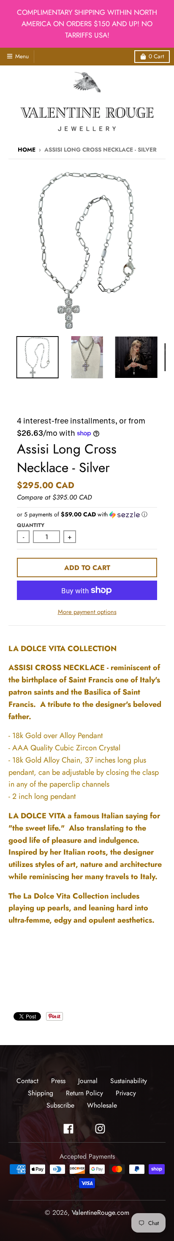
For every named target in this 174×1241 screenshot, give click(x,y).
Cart (156, 56)
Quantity (30, 525)
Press (58, 1081)
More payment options (87, 611)
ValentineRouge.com (100, 1212)
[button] (87, 514)
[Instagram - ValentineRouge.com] (100, 1128)
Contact (27, 1081)
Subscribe (60, 1105)
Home (26, 150)
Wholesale (102, 1105)
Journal (88, 1081)
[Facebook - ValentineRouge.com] (68, 1128)
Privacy (126, 1093)
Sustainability (128, 1081)
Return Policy (84, 1093)
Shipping (40, 1093)
